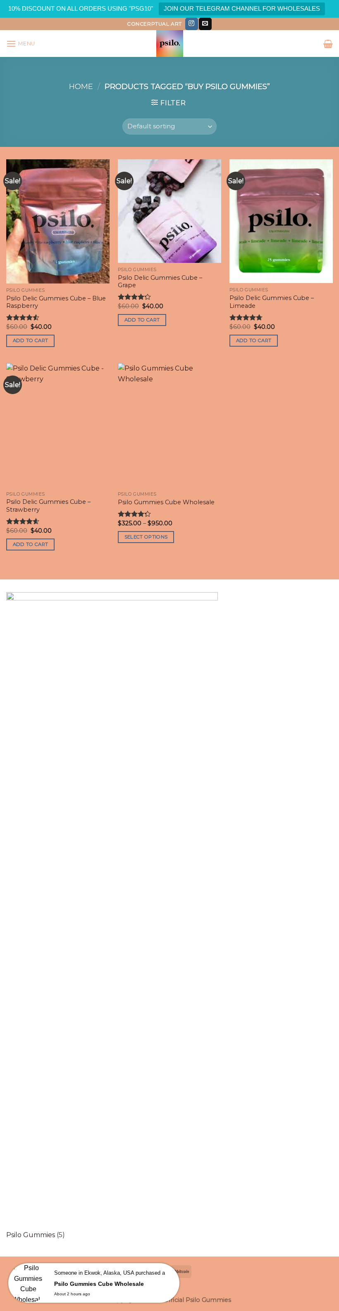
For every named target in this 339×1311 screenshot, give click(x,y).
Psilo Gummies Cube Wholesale (166, 502)
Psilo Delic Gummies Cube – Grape (160, 281)
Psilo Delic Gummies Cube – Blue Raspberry (56, 302)
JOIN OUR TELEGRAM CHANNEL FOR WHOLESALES (242, 8)
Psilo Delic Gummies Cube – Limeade (271, 301)
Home (81, 86)
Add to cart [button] (30, 340)
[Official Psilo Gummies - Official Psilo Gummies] (169, 43)
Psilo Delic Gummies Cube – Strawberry (48, 505)
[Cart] (328, 44)
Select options (146, 537)
